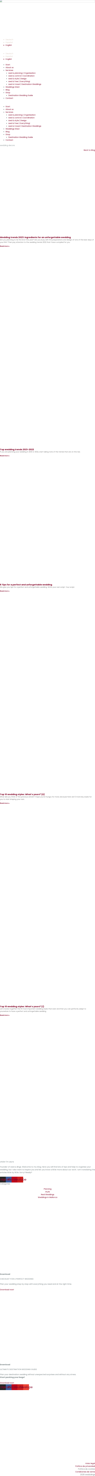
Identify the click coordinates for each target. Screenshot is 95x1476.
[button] (47, 50)
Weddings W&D (13, 87)
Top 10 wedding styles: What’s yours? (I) (22, 1006)
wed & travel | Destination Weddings (24, 84)
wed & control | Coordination (21, 76)
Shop (8, 92)
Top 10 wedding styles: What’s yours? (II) (22, 794)
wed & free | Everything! (19, 81)
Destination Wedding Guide (20, 95)
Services (9, 70)
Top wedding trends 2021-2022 (17, 449)
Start (8, 64)
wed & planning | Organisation (22, 73)
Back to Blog (89, 150)
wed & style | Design (17, 78)
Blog (8, 89)
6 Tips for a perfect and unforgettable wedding (26, 584)
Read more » (5, 246)
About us (10, 67)
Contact (9, 98)
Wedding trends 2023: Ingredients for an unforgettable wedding (35, 237)
